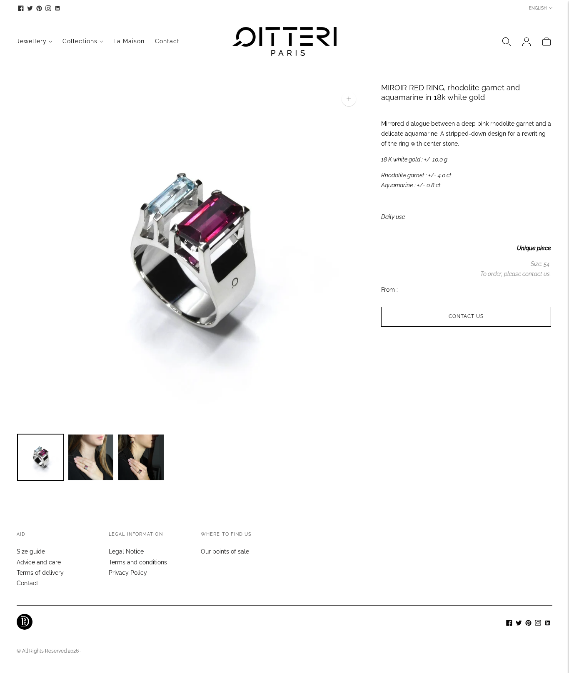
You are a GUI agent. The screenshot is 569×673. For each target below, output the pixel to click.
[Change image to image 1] (40, 457)
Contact (167, 41)
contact (532, 274)
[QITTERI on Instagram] (48, 8)
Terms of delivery (40, 572)
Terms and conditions (138, 562)
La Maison (129, 41)
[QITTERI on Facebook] (21, 8)
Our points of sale (225, 551)
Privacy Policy (128, 572)
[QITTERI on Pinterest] (39, 8)
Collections (79, 41)
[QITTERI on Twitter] (30, 8)
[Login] (526, 41)
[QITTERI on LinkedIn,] (57, 8)
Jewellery (32, 41)
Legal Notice (126, 551)
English (538, 8)
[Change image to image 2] (91, 457)
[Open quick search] (506, 41)
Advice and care (39, 562)
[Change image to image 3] (141, 457)
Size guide (31, 551)
